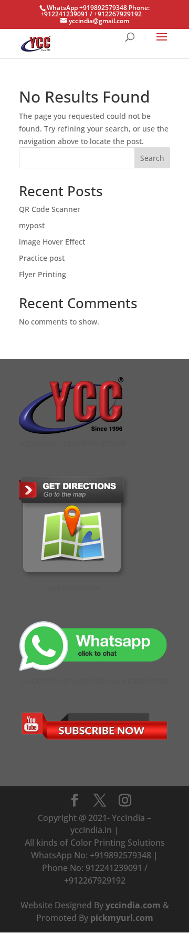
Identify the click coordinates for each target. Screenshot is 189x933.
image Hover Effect (52, 242)
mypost (32, 225)
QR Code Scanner (49, 209)
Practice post (42, 258)
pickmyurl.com (121, 918)
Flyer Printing (42, 274)
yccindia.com (133, 905)
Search (152, 158)
